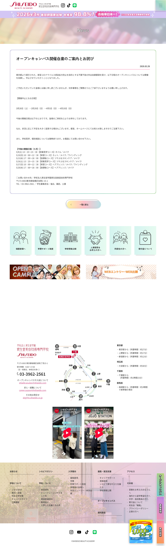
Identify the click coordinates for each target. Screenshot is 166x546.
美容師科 (45, 489)
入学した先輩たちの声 (50, 505)
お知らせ (13, 471)
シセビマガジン (46, 471)
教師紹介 (45, 502)
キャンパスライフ (19, 499)
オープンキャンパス (106, 501)
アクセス (131, 471)
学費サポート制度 (78, 484)
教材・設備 (16, 492)
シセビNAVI (17, 489)
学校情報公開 (105, 490)
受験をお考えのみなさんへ (139, 491)
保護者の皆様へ (77, 487)
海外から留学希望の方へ (139, 495)
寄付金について (136, 502)
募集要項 (74, 477)
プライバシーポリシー (138, 508)
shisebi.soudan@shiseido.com (32, 382)
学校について (15, 483)
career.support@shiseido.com (32, 390)
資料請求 (101, 513)
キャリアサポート (107, 477)
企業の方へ (134, 511)
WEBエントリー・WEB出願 (81, 492)
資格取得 (103, 480)
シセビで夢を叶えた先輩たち (110, 486)
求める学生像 (17, 495)
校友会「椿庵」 (136, 505)
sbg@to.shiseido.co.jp (33, 397)
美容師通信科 (47, 499)
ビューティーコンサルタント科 (51, 494)
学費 (72, 480)
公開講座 (15, 502)
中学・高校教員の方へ (138, 499)
